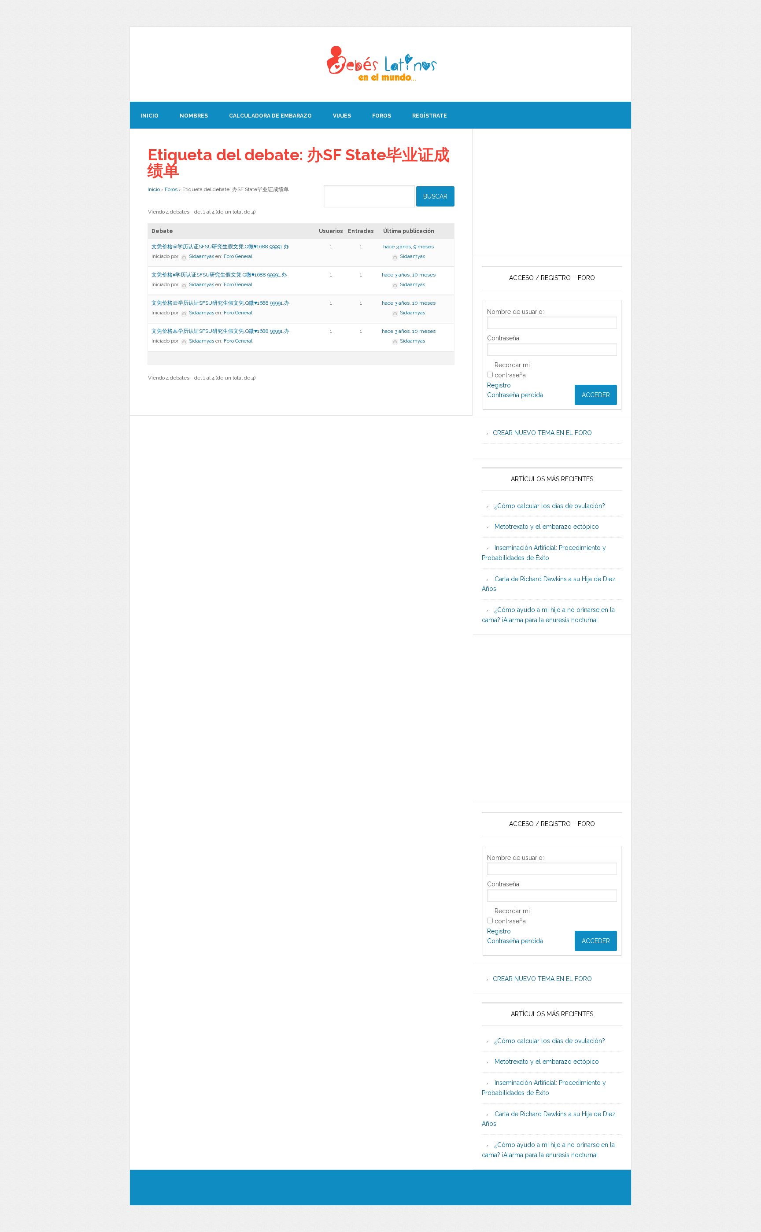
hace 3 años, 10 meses (409, 275)
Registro (499, 385)
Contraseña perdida (515, 394)
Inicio (154, 189)
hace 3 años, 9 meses (408, 246)
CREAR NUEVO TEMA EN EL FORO (542, 432)
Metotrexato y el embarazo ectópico (547, 526)
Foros (171, 189)
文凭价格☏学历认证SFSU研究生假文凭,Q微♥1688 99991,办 (220, 303)
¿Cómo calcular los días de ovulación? (550, 505)
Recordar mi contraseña (512, 370)
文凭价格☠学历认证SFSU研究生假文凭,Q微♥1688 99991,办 (220, 246)
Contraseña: (504, 338)
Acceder (596, 394)
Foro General (238, 256)
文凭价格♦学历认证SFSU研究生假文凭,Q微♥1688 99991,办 (219, 275)
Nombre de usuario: (515, 311)
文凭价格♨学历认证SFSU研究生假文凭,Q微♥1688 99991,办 (220, 331)
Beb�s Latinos (380, 64)
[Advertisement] (552, 193)
